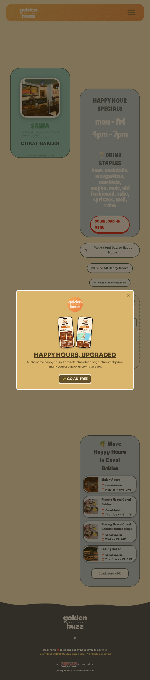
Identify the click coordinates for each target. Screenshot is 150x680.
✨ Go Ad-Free (75, 379)
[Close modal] (128, 295)
